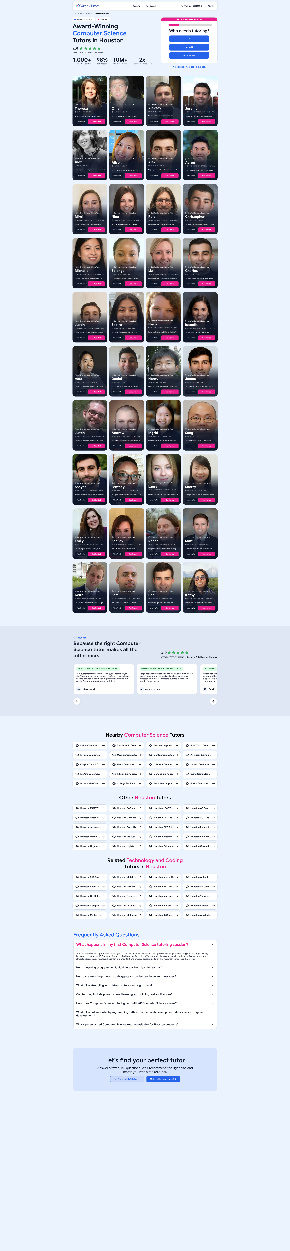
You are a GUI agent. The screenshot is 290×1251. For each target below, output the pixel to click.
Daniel (117, 378)
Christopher (195, 216)
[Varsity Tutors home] (87, 6)
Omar (116, 108)
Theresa (81, 108)
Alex (78, 162)
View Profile (81, 122)
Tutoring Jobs (151, 6)
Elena (152, 324)
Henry (153, 378)
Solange (118, 270)
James (190, 378)
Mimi (79, 216)
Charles (191, 270)
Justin (80, 324)
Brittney (118, 487)
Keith (79, 595)
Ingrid (153, 433)
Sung (189, 433)
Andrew (118, 433)
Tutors (74, 14)
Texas (82, 14)
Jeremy (191, 108)
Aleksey (154, 108)
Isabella (191, 324)
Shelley (117, 541)
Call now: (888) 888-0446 (195, 6)
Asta (78, 378)
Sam (115, 595)
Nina (115, 216)
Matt (189, 541)
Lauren (154, 486)
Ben (151, 595)
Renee (153, 541)
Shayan (81, 487)
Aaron (190, 162)
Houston (89, 14)
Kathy (190, 595)
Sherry (190, 487)
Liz (150, 270)
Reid (152, 216)
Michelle (82, 270)
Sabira (117, 324)
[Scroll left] (76, 701)
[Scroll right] (213, 701)
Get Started (96, 122)
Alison (117, 162)
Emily (79, 541)
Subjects (136, 6)
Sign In (211, 6)
